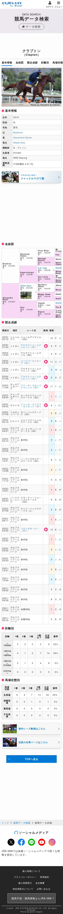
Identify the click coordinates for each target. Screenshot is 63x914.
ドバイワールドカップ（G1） (31, 361)
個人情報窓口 (25, 882)
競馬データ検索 (21, 823)
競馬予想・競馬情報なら (32, 898)
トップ (5, 823)
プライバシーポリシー (25, 876)
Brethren (18, 132)
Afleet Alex (19, 142)
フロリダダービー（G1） (30, 529)
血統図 (20, 62)
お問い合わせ (43, 888)
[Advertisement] (31, 42)
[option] (31, 87)
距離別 (45, 62)
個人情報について (31, 870)
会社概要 (40, 882)
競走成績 (32, 62)
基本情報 (7, 62)
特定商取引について (23, 888)
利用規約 (44, 876)
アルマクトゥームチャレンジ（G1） (31, 345)
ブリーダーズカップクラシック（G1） (31, 386)
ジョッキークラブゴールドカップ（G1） (31, 405)
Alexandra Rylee (22, 137)
